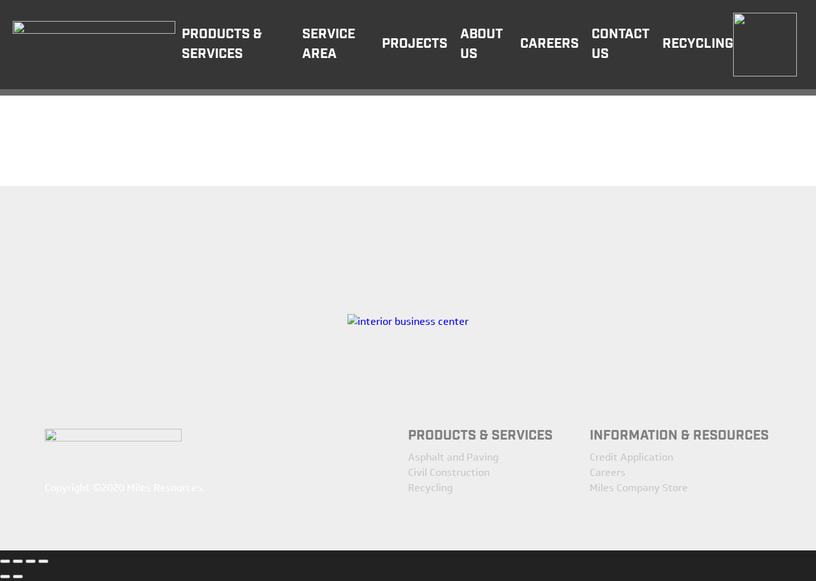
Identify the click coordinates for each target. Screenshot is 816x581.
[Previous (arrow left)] (5, 576)
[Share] (18, 561)
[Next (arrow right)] (18, 576)
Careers (549, 44)
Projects (415, 44)
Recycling (430, 488)
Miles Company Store (639, 488)
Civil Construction (449, 472)
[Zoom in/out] (43, 561)
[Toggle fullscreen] (31, 561)
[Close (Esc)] (5, 561)
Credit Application (631, 457)
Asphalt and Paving (453, 457)
